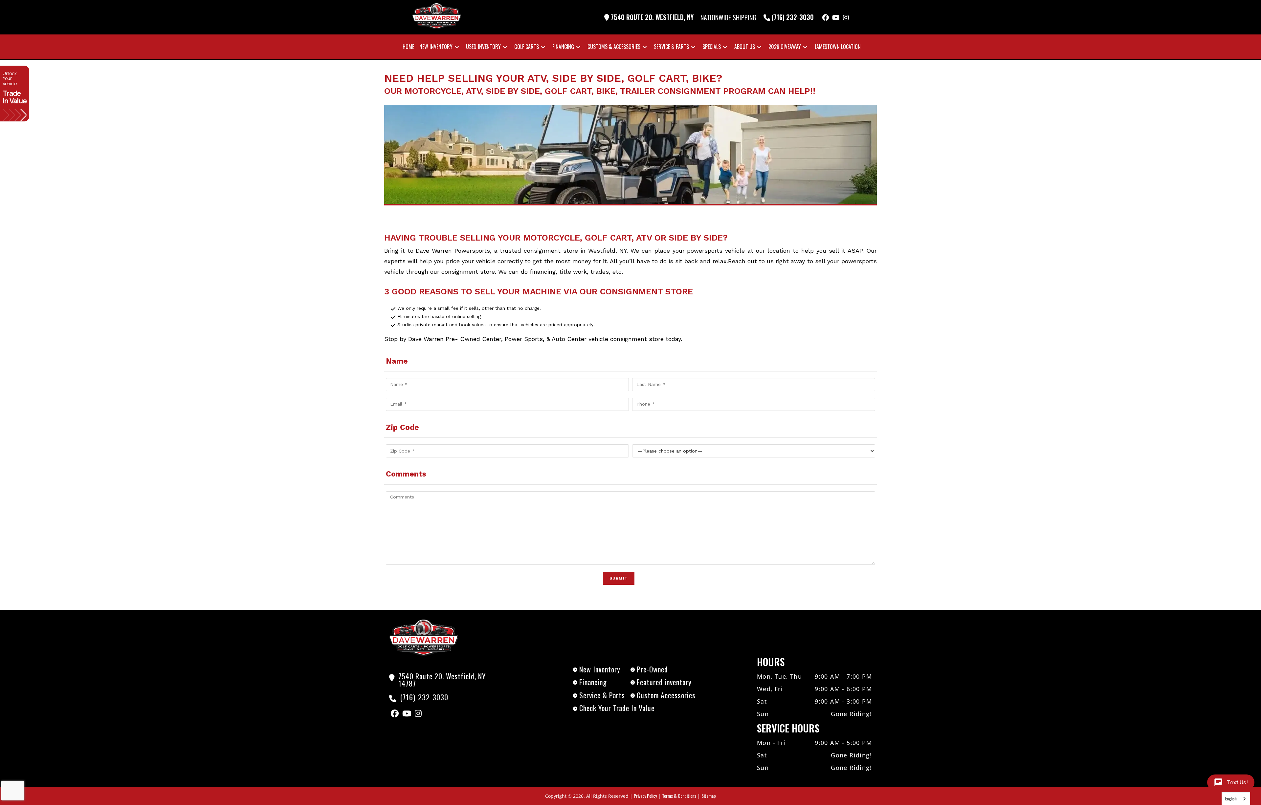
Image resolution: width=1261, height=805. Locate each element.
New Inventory (599, 669)
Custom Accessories (666, 695)
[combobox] (1236, 798)
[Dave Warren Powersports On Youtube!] (836, 17)
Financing (593, 682)
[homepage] (423, 636)
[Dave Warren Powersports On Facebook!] (825, 17)
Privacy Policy (645, 795)
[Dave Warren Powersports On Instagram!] (846, 17)
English (1231, 798)
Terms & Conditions (679, 795)
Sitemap (708, 795)
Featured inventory (664, 682)
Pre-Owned (652, 669)
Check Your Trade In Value (616, 708)
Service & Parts (602, 695)
